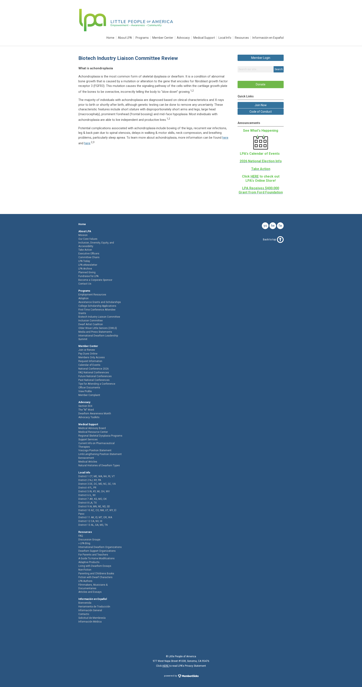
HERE (165, 665)
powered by (171, 675)
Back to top (269, 239)
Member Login (260, 57)
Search (279, 69)
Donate (260, 84)
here (225, 137)
